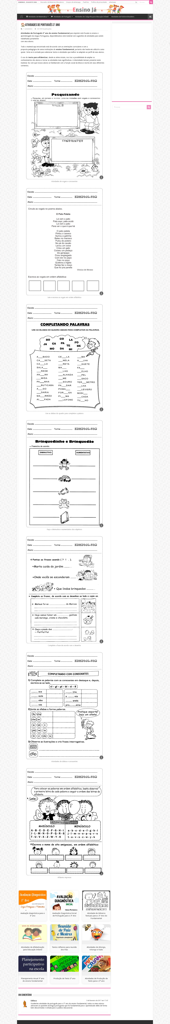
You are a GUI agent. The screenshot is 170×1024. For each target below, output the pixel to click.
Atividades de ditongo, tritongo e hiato (96, 948)
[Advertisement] (131, 62)
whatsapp (112, 2)
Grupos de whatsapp (73, 2)
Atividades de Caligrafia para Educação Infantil (92, 17)
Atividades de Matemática (37, 17)
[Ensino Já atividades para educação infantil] (85, 9)
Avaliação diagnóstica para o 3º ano (33, 914)
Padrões (86, 2)
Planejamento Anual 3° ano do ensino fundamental (32, 979)
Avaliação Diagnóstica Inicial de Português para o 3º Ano (64, 914)
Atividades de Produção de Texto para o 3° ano (96, 979)
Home (21, 16)
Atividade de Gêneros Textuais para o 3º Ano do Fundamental (96, 915)
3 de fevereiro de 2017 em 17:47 (97, 1000)
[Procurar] (151, 2)
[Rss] (136, 2)
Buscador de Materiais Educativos (52, 2)
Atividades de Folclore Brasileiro (122, 17)
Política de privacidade (99, 2)
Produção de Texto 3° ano (64, 978)
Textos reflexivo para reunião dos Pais (64, 948)
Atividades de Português (62, 17)
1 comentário (27, 29)
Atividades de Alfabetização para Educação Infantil (32, 948)
